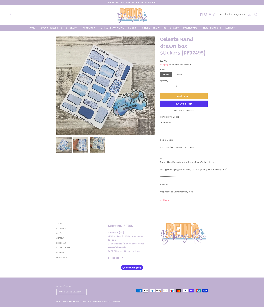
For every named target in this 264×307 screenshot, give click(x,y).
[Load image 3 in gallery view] (97, 145)
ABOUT (59, 223)
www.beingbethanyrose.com (76, 301)
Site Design (96, 301)
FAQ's (59, 233)
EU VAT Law (61, 257)
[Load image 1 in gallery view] (64, 145)
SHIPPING (60, 238)
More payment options (184, 110)
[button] (10, 14)
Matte (166, 74)
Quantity (164, 80)
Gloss (179, 74)
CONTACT (61, 228)
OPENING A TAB (63, 247)
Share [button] (166, 200)
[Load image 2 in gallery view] (80, 145)
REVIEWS (60, 252)
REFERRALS (61, 243)
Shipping (164, 65)
